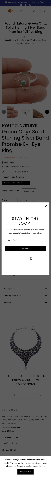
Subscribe (25, 248)
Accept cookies (25, 472)
